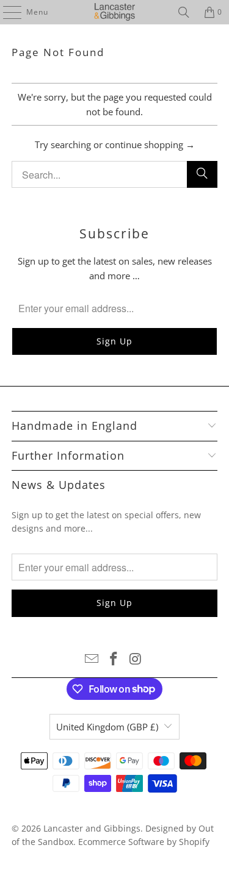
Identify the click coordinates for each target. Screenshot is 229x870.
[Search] (183, 12)
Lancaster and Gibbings (91, 828)
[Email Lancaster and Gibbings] (92, 659)
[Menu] (6, 12)
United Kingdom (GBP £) (107, 727)
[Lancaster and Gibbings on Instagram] (135, 659)
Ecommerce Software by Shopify (143, 841)
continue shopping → (150, 144)
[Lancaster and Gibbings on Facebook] (114, 659)
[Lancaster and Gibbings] (114, 12)
